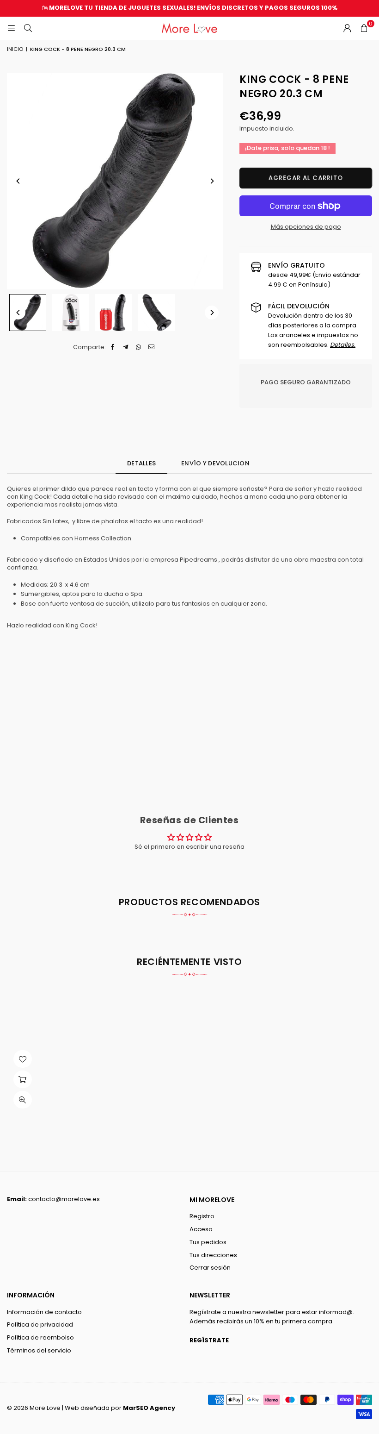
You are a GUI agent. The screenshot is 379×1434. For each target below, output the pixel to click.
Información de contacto (44, 1312)
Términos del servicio (39, 1350)
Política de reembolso (40, 1337)
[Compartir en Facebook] (113, 347)
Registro (202, 1216)
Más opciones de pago (306, 226)
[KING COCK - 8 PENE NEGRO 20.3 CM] (28, 312)
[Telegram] (125, 347)
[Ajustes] (347, 28)
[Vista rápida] (22, 1099)
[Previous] (18, 181)
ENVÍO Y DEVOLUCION (215, 463)
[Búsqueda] (27, 28)
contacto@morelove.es (64, 1199)
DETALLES (141, 463)
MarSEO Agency (149, 1407)
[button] (363, 28)
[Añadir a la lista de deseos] (22, 1059)
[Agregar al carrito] (22, 1079)
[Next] (212, 181)
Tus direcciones (213, 1255)
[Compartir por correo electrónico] (151, 347)
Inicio (15, 49)
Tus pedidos (208, 1242)
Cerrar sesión (210, 1267)
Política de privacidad (40, 1324)
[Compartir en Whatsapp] (138, 347)
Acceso (201, 1229)
